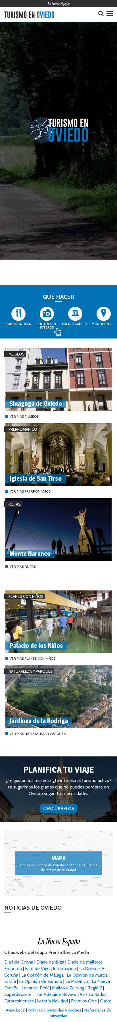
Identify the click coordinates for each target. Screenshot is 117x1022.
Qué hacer (58, 296)
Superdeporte (18, 994)
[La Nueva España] (58, 3)
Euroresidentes (19, 1001)
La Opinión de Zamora (40, 981)
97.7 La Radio (92, 994)
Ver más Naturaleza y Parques (38, 733)
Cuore (106, 1001)
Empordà (13, 968)
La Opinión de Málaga (43, 975)
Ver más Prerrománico (30, 491)
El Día (10, 981)
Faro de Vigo (37, 968)
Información (64, 968)
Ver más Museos (24, 416)
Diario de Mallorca (85, 962)
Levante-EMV (35, 988)
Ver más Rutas (23, 566)
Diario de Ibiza (50, 962)
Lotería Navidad (52, 1001)
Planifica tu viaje (58, 769)
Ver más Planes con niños (32, 658)
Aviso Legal (15, 1010)
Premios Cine (84, 1001)
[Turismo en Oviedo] (29, 14)
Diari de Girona (18, 962)
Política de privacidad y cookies (54, 1010)
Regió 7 (94, 988)
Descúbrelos (58, 808)
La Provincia (77, 981)
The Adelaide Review (56, 994)
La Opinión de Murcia (87, 975)
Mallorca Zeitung (68, 988)
